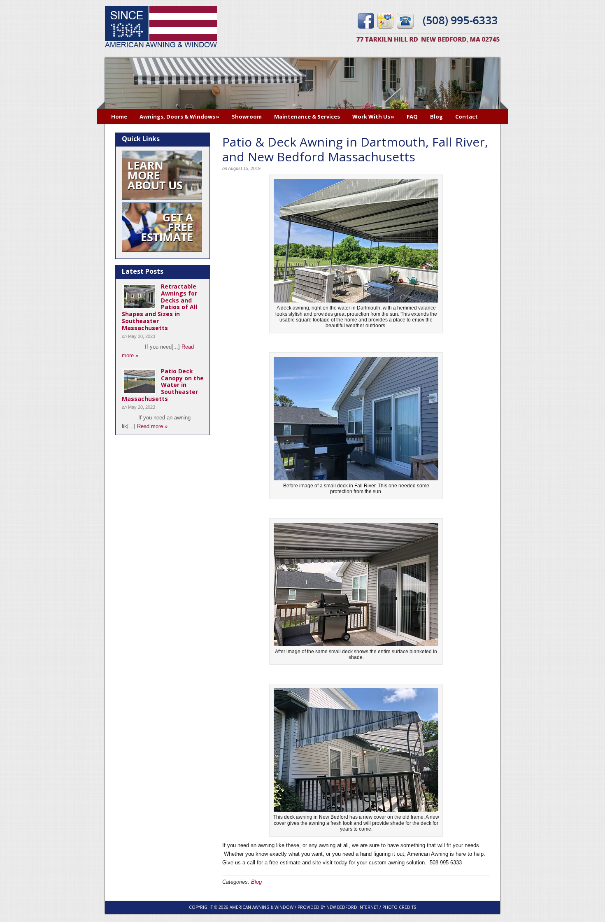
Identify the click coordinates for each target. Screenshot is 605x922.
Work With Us (373, 116)
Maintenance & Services (307, 116)
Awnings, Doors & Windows (179, 116)
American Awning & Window (161, 27)
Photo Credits (399, 907)
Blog (436, 116)
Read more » (152, 426)
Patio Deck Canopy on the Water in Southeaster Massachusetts (163, 385)
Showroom (247, 116)
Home (119, 116)
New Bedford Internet (352, 907)
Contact (466, 116)
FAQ (412, 116)
